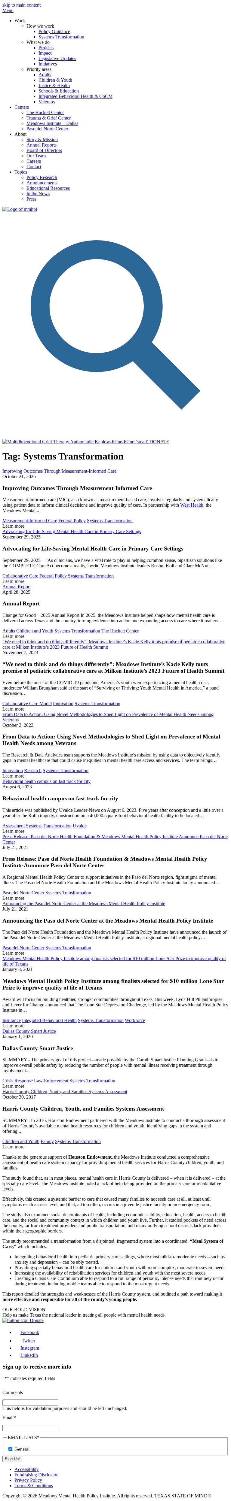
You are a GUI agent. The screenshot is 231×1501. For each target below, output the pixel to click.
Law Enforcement (51, 1080)
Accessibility (26, 1469)
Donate (36, 1320)
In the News (38, 193)
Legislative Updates (57, 58)
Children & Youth (55, 80)
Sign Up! (12, 1459)
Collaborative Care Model (27, 703)
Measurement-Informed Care (29, 520)
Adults (44, 74)
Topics (20, 171)
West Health (191, 505)
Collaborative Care (20, 575)
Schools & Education (58, 90)
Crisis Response (17, 1080)
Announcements (41, 182)
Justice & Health (54, 85)
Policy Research (41, 177)
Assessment (13, 825)
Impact (44, 53)
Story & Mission (42, 139)
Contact (33, 166)
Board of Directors (44, 150)
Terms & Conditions (33, 1485)
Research (33, 770)
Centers (21, 107)
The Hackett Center (45, 112)
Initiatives (47, 63)
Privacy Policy (28, 1480)
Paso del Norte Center (47, 128)
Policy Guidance (54, 31)
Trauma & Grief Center (48, 117)
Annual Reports (41, 144)
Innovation (63, 703)
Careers (33, 161)
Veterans (46, 101)
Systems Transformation (61, 36)
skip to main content (21, 5)
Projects (46, 47)
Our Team (36, 155)
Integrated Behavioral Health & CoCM (75, 96)
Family (47, 1141)
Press (31, 199)
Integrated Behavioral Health (49, 1020)
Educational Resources (48, 188)
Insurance (11, 1020)
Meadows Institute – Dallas (52, 123)
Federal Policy (72, 520)
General (21, 1449)
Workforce (135, 1020)
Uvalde (80, 825)
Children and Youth (34, 630)
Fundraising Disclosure (36, 1474)
